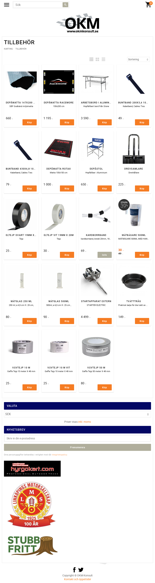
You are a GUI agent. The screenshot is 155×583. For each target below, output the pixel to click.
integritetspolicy (59, 454)
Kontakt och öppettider (77, 579)
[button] (91, 59)
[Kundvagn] (148, 4)
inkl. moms (84, 421)
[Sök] (65, 4)
